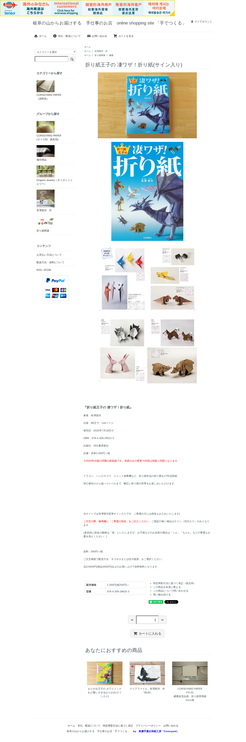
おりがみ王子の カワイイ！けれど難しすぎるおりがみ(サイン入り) (105, 692)
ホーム (43, 36)
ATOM (47, 269)
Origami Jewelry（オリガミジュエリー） (55, 182)
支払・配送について (69, 36)
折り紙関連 (100, 55)
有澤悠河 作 (101, 51)
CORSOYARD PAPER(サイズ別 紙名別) (49, 137)
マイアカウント (203, 21)
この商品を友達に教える (167, 587)
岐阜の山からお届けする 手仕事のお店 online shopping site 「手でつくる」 (109, 23)
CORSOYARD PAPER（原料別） (49, 96)
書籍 (111, 55)
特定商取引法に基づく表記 (118, 725)
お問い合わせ (99, 36)
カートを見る (126, 36)
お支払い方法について (49, 254)
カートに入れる (150, 633)
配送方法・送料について (50, 262)
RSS (39, 269)
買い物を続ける (162, 594)
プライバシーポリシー (148, 725)
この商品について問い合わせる (170, 590)
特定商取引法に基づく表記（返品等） (174, 583)
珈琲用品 (42, 159)
